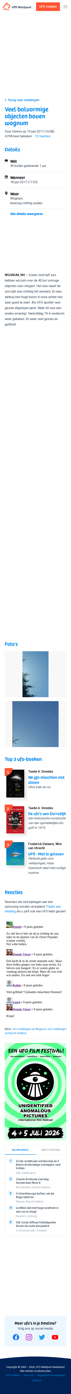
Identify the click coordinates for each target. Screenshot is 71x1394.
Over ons (29, 1375)
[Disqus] (35, 969)
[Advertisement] (35, 56)
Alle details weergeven (26, 214)
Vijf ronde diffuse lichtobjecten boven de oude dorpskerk (36, 1224)
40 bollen (16, 166)
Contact (36, 1380)
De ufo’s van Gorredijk (47, 813)
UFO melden (13, 1375)
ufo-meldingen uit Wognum (29, 1029)
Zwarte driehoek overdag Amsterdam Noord (32, 1181)
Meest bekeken (50, 1150)
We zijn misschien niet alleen (46, 779)
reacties (42, 136)
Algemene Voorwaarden (51, 1375)
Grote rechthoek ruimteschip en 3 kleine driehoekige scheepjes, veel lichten (38, 1165)
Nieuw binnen (20, 1150)
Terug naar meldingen (23, 100)
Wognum (16, 198)
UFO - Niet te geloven (46, 854)
